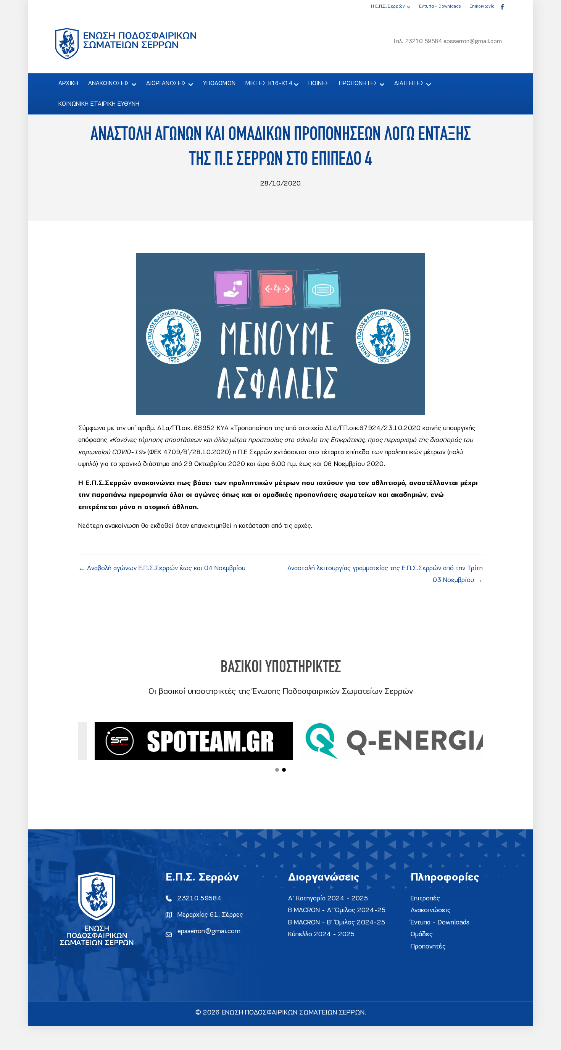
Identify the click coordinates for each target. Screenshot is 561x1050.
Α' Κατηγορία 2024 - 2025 (328, 898)
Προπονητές (428, 946)
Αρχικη (68, 84)
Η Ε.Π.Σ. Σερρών (388, 6)
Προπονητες (358, 84)
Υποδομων (219, 84)
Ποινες (318, 84)
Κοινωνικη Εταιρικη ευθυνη (98, 104)
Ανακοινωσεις (109, 84)
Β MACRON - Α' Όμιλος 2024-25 (337, 910)
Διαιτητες (409, 84)
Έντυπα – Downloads (440, 6)
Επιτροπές (425, 898)
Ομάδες (422, 934)
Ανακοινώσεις (431, 910)
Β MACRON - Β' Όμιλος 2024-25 (336, 922)
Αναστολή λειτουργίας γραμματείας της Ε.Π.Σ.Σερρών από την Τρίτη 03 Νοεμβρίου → (385, 574)
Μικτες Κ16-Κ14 (268, 84)
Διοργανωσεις (166, 84)
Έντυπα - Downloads (440, 922)
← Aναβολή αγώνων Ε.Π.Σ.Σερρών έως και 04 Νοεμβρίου (161, 568)
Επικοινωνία (482, 6)
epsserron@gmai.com (208, 931)
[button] (277, 770)
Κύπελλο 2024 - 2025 (321, 934)
